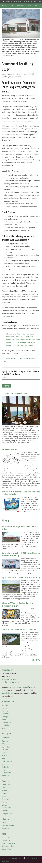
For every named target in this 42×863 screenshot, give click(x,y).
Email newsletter (8, 826)
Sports (4, 720)
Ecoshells (5, 725)
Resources (5, 737)
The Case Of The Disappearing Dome (14, 393)
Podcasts (5, 767)
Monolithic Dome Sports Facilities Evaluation (23, 340)
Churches (5, 714)
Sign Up (6, 386)
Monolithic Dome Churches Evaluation (20, 345)
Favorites (5, 811)
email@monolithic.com (10, 682)
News (5, 520)
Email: (4, 378)
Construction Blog (8, 843)
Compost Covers (8, 814)
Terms (34, 858)
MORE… (36, 6)
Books (4, 758)
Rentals (4, 728)
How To (5, 750)
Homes (4, 708)
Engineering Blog (8, 846)
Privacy (28, 858)
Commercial (6, 722)
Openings (5, 799)
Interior (4, 796)
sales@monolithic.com (10, 316)
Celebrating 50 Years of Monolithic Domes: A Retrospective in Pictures (17, 604)
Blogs (4, 833)
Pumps (4, 802)
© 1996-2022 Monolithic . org (13, 858)
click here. (18, 77)
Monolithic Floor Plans (9, 449)
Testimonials (6, 773)
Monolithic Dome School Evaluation (19, 337)
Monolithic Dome (8, 701)
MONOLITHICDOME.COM (16, 2)
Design (4, 753)
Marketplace (6, 733)
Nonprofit (5, 764)
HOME (4, 6)
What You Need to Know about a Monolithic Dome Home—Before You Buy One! (21, 492)
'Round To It (6, 837)
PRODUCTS (20, 6)
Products (5, 781)
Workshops (6, 744)
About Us (5, 776)
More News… (36, 659)
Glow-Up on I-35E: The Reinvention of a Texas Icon (19, 629)
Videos (4, 755)
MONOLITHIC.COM (33, 2)
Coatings (5, 793)
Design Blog (6, 849)
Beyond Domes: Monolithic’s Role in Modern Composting (21, 577)
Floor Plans (6, 785)
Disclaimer (6, 861)
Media (4, 788)
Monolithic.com (7, 693)
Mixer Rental (6, 808)
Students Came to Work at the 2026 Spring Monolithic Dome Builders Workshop (21, 554)
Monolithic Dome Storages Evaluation (20, 342)
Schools (5, 711)
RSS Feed (5, 829)
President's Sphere (8, 840)
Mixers (4, 805)
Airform (4, 791)
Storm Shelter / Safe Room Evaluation (20, 334)
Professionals (7, 761)
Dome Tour (6, 747)
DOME (11, 6)
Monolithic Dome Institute (18, 687)
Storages (5, 717)
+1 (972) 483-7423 (9, 679)
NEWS (29, 6)
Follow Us (5, 819)
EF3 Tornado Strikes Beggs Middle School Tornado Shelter (19, 527)
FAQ (3, 770)
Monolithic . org (8, 669)
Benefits (5, 705)
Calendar (5, 741)
